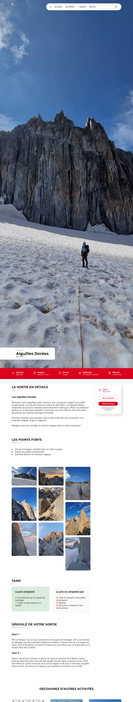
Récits (92, 7)
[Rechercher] (116, 6)
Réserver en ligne (108, 403)
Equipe (82, 7)
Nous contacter (108, 398)
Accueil (58, 7)
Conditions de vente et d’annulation (108, 409)
